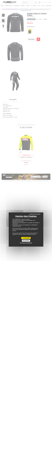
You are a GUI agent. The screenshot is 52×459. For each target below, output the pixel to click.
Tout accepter (26, 238)
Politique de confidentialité (26, 242)
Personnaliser (26, 240)
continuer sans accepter (34, 214)
